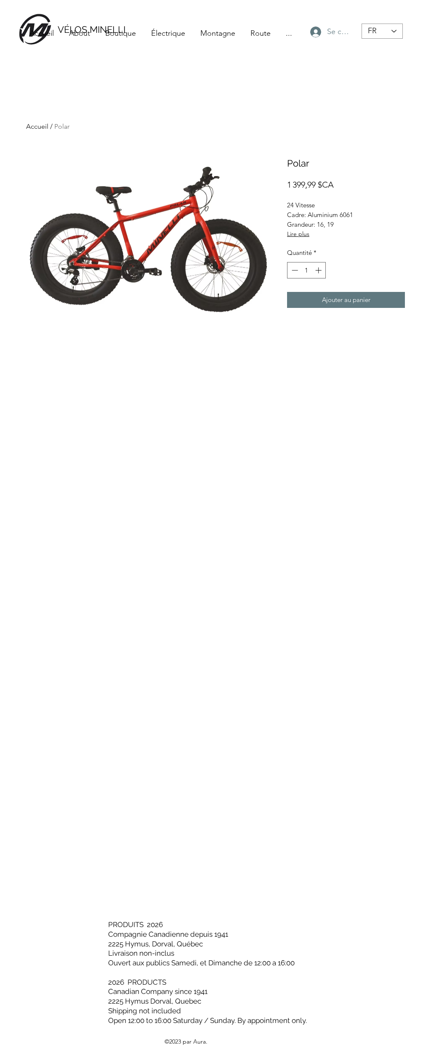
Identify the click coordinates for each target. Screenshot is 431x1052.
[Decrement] (294, 270)
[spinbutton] (307, 270)
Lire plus (298, 234)
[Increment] (319, 270)
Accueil (37, 126)
